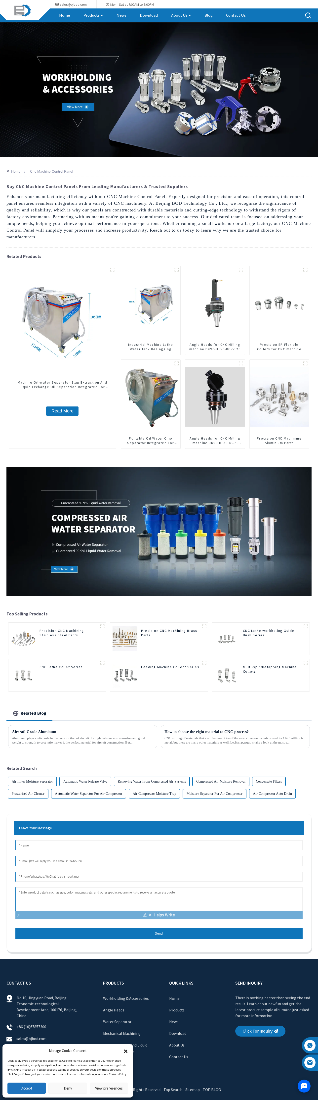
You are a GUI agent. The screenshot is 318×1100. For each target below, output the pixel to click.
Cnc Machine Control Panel (51, 171)
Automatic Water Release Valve (85, 781)
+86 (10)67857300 (31, 1026)
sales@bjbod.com (31, 1038)
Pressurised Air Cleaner (28, 794)
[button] (125, 1050)
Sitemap (192, 1089)
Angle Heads (113, 1009)
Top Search (173, 1089)
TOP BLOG (212, 1089)
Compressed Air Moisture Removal (220, 781)
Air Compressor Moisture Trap (154, 794)
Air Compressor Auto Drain (272, 794)
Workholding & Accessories (126, 998)
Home (16, 171)
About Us (177, 1045)
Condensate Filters (269, 781)
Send (159, 933)
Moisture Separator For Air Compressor (214, 794)
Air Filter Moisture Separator (32, 781)
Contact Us (178, 1056)
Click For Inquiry (258, 1031)
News (173, 1021)
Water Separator (117, 1021)
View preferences (109, 1088)
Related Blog (33, 713)
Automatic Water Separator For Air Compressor (88, 794)
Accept (26, 1088)
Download (177, 1033)
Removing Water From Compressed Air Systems (152, 781)
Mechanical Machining (122, 1033)
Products (177, 1009)
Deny (68, 1088)
